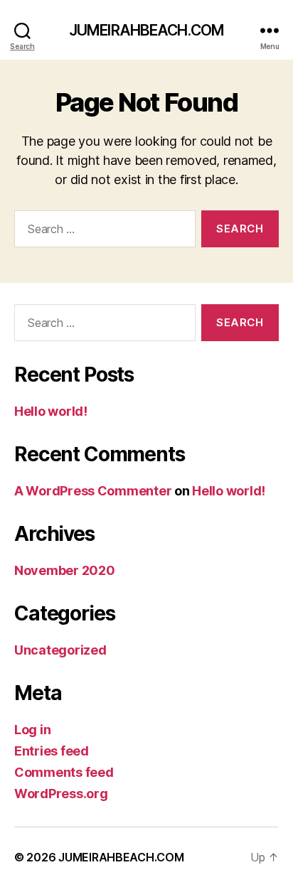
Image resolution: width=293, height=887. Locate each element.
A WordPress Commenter (92, 490)
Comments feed (64, 772)
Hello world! (50, 411)
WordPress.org (61, 793)
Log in (32, 729)
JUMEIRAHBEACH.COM (146, 30)
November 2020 (64, 570)
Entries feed (51, 750)
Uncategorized (60, 650)
